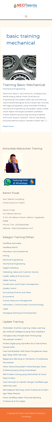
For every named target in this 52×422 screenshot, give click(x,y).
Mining (6, 256)
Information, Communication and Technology (23, 305)
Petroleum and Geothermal (15, 251)
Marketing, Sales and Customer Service (21, 272)
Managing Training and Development (20, 313)
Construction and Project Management (21, 284)
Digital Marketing (10, 268)
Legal (5, 309)
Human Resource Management (17, 300)
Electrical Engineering (13, 260)
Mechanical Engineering (14, 89)
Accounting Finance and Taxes (17, 292)
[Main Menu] (26, 16)
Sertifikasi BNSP (10, 247)
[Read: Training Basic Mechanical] (19, 67)
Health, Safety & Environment (16, 276)
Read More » (9, 126)
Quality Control (9, 288)
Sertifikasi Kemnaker (12, 243)
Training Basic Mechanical (24, 85)
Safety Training (9, 280)
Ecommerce (8, 296)
